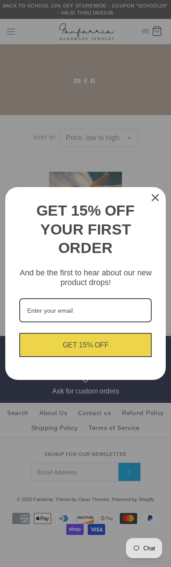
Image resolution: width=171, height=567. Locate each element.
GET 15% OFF (86, 345)
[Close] (155, 197)
